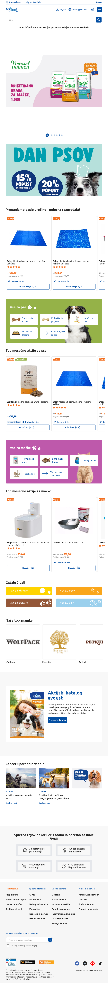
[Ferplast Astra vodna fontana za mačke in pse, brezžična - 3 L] (28, 520)
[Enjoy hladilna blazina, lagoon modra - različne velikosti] (74, 239)
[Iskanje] (99, 20)
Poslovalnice (15, 2)
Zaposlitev (34, 908)
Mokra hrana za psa (16, 899)
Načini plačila (59, 899)
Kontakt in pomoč (38, 913)
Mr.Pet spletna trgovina (92, 970)
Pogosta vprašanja (88, 908)
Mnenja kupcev (59, 923)
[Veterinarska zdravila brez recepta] (11, 962)
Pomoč (99, 2)
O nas (32, 894)
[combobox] (52, 20)
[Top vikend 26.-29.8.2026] (54, 170)
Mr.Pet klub (35, 899)
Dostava (56, 894)
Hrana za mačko (14, 904)
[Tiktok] (100, 963)
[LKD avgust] (54, 81)
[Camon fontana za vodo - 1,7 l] (74, 520)
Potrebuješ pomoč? (88, 894)
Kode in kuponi (86, 904)
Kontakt (82, 899)
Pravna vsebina (37, 918)
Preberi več (11, 803)
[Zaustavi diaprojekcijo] (47, 135)
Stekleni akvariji (14, 908)
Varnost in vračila (61, 904)
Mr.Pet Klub (35, 2)
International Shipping (63, 913)
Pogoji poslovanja (61, 908)
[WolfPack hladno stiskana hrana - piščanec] (28, 380)
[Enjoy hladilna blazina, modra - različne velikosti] (28, 239)
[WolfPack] (23, 641)
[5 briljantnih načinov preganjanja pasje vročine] (54, 778)
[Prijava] (50, 940)
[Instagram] (85, 963)
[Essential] (59, 641)
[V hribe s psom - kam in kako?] (21, 778)
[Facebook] (77, 963)
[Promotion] (87, 778)
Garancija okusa (60, 918)
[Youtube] (92, 963)
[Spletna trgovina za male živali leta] (27, 962)
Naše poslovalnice (38, 904)
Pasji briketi (12, 894)
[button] (99, 9)
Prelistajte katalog (58, 720)
